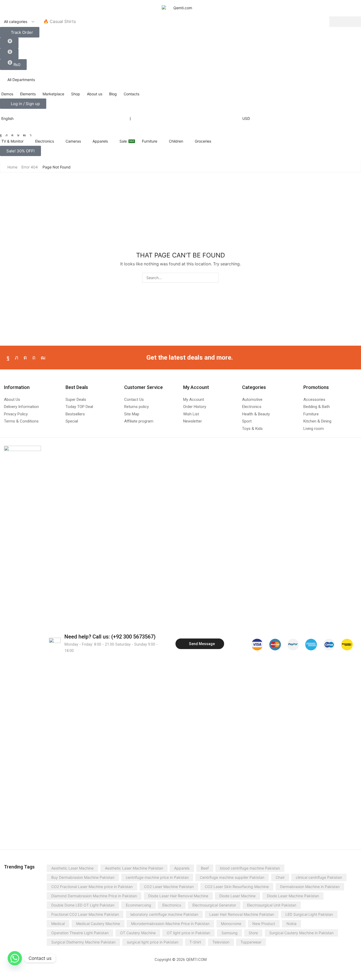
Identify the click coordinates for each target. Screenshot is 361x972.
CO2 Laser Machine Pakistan (169, 886)
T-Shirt (195, 942)
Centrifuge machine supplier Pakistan (232, 877)
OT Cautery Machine (138, 933)
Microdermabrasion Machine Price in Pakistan (170, 923)
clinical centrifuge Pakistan (319, 877)
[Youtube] (24, 135)
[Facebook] (1, 135)
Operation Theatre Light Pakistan (80, 933)
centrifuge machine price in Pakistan (157, 877)
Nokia (291, 923)
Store (253, 933)
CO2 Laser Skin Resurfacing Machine (237, 886)
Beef (205, 868)
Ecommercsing (138, 905)
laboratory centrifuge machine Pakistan (164, 914)
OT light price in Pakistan (188, 933)
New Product (263, 923)
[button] (19, 32)
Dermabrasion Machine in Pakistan (310, 886)
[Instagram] (12, 135)
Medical (58, 923)
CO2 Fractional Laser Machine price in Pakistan (92, 886)
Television (220, 942)
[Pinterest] (33, 357)
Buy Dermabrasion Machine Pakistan (82, 877)
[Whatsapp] (15, 958)
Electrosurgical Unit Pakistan (271, 905)
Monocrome (231, 923)
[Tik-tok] (18, 135)
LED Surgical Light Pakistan (309, 914)
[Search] (345, 21)
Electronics (171, 905)
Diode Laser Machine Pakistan (293, 896)
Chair (280, 877)
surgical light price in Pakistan (152, 942)
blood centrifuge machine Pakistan (250, 868)
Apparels (181, 868)
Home (12, 167)
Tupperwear (250, 942)
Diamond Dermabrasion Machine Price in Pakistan (94, 896)
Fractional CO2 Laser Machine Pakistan (85, 914)
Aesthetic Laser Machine (72, 868)
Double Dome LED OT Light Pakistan (82, 905)
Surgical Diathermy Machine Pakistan (83, 942)
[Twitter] (7, 135)
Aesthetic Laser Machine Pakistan (134, 868)
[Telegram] (30, 135)
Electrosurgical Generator (214, 905)
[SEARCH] (214, 278)
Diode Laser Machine (237, 896)
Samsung (229, 933)
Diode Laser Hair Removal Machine (178, 896)
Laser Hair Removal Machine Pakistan (241, 914)
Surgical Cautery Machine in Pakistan (301, 933)
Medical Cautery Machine (98, 923)
